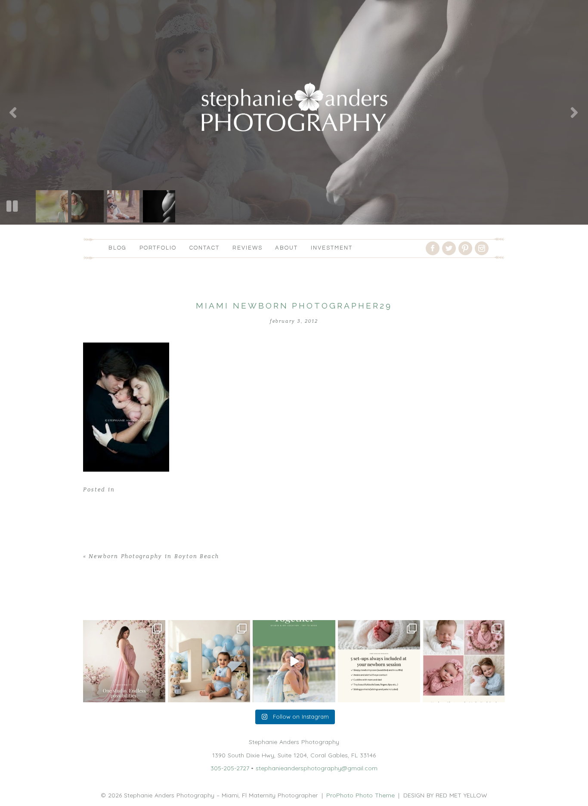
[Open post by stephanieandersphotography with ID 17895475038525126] (464, 661)
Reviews (247, 248)
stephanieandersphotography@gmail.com (317, 768)
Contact (204, 248)
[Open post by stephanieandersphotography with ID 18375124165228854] (124, 661)
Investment (332, 248)
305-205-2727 (229, 768)
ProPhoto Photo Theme (360, 795)
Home (91, 599)
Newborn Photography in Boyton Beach (154, 556)
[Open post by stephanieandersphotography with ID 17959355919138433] (379, 661)
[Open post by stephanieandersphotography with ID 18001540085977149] (209, 661)
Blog (117, 248)
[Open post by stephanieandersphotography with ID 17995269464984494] (294, 661)
